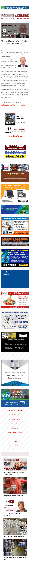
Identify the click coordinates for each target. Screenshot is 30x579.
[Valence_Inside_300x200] (15, 410)
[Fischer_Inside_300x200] (15, 193)
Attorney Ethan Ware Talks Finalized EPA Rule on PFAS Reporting (14, 42)
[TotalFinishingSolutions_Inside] (15, 446)
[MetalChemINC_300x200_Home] (15, 320)
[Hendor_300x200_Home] (15, 278)
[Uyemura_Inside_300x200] (15, 258)
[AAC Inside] (15, 441)
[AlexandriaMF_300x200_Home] (15, 342)
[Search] (27, 1)
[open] (2, 1)
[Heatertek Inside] (15, 419)
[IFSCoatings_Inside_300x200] (15, 299)
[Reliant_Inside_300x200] (15, 432)
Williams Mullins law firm (13, 100)
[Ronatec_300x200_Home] (15, 356)
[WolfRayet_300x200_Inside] (15, 437)
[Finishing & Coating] (15, 16)
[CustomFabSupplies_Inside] (15, 398)
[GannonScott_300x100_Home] (15, 423)
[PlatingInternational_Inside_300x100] (15, 209)
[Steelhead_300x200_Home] (15, 415)
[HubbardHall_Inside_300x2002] (15, 172)
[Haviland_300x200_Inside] (15, 428)
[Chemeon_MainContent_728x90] (15, 7)
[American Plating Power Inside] (15, 242)
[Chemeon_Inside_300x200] (15, 373)
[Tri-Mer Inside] (15, 225)
